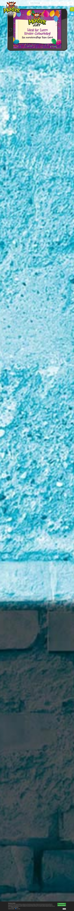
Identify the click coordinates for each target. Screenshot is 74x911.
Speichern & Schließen (61, 905)
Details (64, 908)
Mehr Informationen (14, 907)
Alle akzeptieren (61, 903)
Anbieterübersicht (54, 3)
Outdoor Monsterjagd (35, 3)
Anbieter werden (63, 3)
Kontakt (70, 3)
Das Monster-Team (45, 3)
